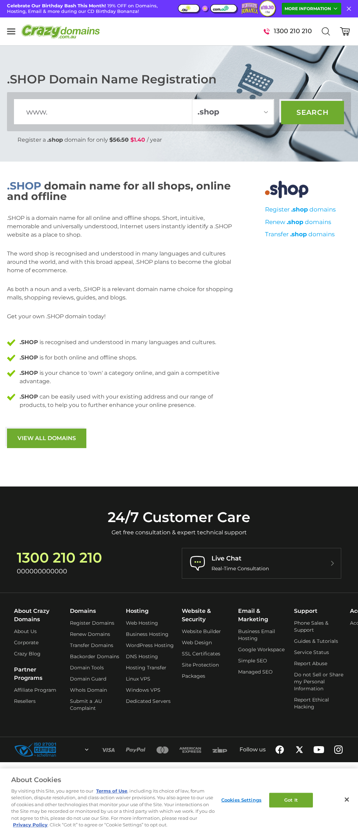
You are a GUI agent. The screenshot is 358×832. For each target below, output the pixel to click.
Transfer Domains (91, 645)
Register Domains (92, 623)
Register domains (300, 209)
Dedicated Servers (148, 701)
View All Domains (46, 438)
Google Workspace (261, 649)
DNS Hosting (142, 656)
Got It (291, 800)
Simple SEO (252, 661)
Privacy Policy (30, 824)
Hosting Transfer (146, 667)
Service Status (311, 652)
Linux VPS (138, 679)
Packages (193, 676)
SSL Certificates (201, 654)
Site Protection (200, 665)
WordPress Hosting (150, 645)
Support (305, 611)
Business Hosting (147, 634)
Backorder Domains (94, 656)
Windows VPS (143, 690)
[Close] (347, 799)
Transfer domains (300, 234)
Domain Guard (88, 679)
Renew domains (298, 221)
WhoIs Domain (88, 690)
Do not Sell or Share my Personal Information (318, 681)
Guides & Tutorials (316, 641)
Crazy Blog (27, 654)
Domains (83, 611)
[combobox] (68, 749)
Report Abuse (310, 663)
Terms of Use (111, 791)
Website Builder (201, 631)
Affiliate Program (35, 690)
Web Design (197, 642)
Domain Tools (87, 667)
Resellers (25, 701)
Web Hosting (142, 623)
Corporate (26, 642)
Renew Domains (90, 634)
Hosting (137, 611)
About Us (25, 631)
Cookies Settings (241, 800)
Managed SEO (255, 672)
